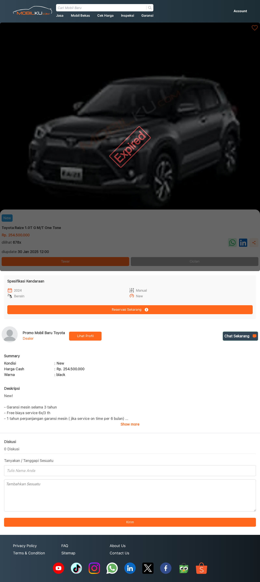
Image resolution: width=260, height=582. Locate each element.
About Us (118, 546)
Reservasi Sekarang (126, 310)
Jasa (59, 15)
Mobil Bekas (80, 15)
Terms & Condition (29, 553)
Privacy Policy (25, 546)
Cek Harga (105, 15)
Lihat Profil (85, 336)
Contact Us (119, 553)
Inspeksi (127, 15)
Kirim (130, 522)
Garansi (147, 15)
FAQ (64, 546)
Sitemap (68, 553)
